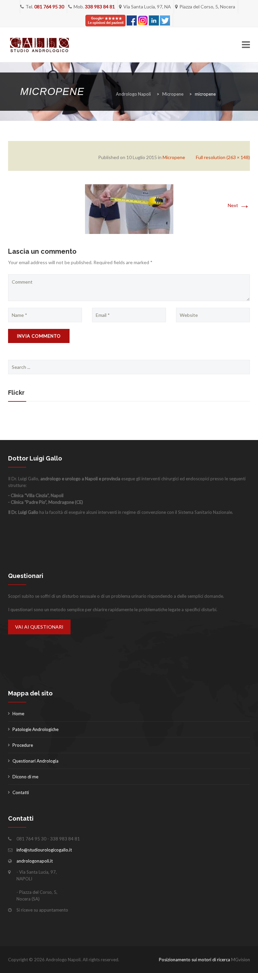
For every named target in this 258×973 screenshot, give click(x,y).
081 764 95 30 (49, 6)
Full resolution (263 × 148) (223, 157)
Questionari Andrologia (35, 761)
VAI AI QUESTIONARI (39, 627)
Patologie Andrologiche (35, 729)
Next (239, 205)
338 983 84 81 (100, 6)
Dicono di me (25, 776)
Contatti (20, 792)
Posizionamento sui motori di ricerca (194, 959)
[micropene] (129, 208)
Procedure (22, 745)
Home (18, 713)
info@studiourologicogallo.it (44, 850)
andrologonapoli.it (34, 861)
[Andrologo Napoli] (39, 44)
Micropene (174, 157)
